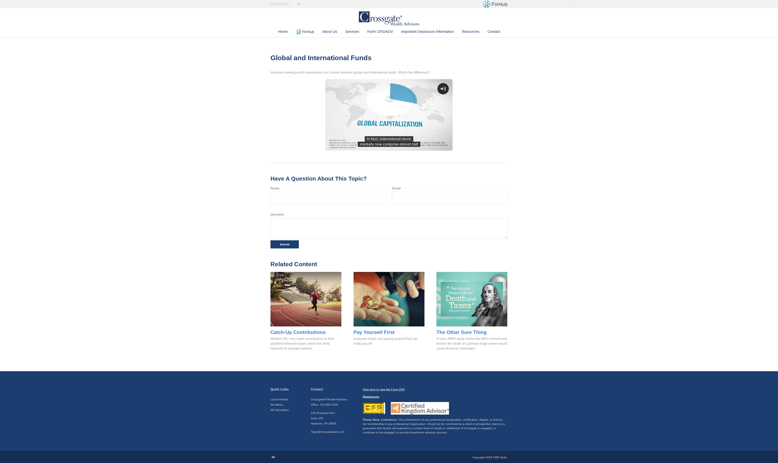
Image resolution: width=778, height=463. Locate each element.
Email (396, 188)
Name (274, 188)
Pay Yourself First (374, 332)
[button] (305, 32)
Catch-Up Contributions (298, 332)
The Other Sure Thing (461, 332)
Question (277, 214)
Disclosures (371, 396)
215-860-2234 (279, 3)
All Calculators (279, 410)
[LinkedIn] (299, 4)
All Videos (276, 404)
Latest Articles (279, 399)
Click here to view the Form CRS (384, 389)
